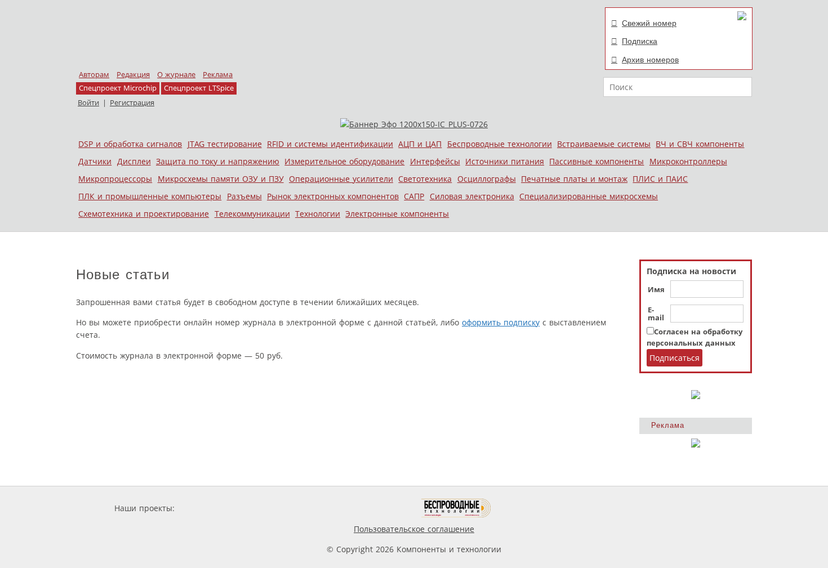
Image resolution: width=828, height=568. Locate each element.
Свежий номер (649, 23)
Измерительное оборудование (344, 161)
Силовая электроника (472, 196)
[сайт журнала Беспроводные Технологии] (456, 508)
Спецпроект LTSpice (199, 88)
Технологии (317, 213)
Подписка (639, 41)
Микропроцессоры (115, 178)
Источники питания (504, 161)
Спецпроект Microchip (118, 88)
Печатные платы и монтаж (574, 178)
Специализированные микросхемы (588, 196)
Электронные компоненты (397, 213)
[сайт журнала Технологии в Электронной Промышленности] (285, 508)
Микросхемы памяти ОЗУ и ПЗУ (221, 178)
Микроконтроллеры (688, 161)
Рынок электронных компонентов (333, 196)
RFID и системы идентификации (330, 143)
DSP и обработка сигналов (130, 143)
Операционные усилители (341, 178)
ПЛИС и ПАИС (660, 178)
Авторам (94, 74)
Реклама (218, 74)
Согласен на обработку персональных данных (694, 337)
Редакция (133, 74)
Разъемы (244, 196)
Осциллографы (486, 178)
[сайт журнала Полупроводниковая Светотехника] (368, 508)
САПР (414, 196)
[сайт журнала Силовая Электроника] (213, 508)
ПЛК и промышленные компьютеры (149, 196)
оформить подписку (501, 322)
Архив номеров (650, 59)
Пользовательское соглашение (414, 529)
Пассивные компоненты (596, 161)
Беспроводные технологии (499, 143)
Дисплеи (134, 161)
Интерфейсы (435, 161)
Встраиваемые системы (604, 143)
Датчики (95, 161)
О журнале (176, 74)
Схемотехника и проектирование (143, 213)
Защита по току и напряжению (217, 161)
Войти (88, 103)
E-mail (656, 314)
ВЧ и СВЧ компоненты (700, 143)
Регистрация (132, 103)
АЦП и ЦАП (420, 143)
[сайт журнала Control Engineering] (531, 508)
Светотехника (425, 178)
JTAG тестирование (225, 143)
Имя (656, 290)
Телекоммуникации (252, 213)
